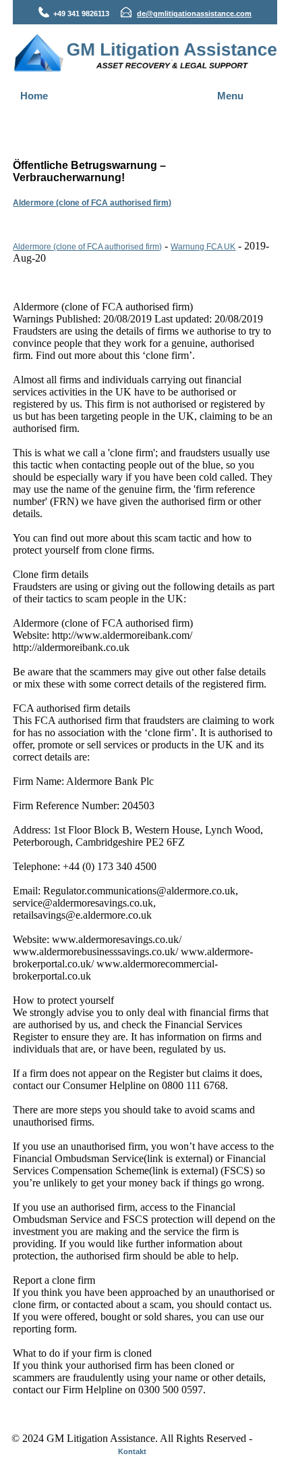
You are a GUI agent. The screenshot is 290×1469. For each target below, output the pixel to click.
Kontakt (132, 1451)
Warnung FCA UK (203, 246)
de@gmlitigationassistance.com (194, 13)
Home (34, 95)
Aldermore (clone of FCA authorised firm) (92, 203)
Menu (230, 95)
